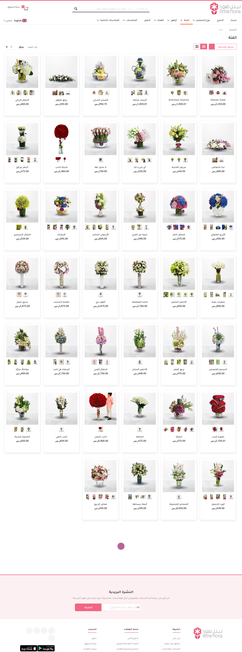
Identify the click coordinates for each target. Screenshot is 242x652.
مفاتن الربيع (100, 504)
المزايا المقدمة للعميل (127, 643)
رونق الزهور (61, 99)
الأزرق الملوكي (218, 234)
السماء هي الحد (61, 369)
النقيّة (179, 436)
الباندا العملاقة (140, 301)
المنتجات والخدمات (171, 648)
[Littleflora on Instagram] (36, 630)
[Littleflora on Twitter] (44, 630)
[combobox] (110, 8)
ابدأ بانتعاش (218, 167)
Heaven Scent (218, 99)
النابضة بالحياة (22, 436)
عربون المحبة (179, 167)
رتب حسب (32, 46)
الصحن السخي (100, 99)
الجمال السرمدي (22, 234)
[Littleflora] (225, 8)
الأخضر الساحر (139, 369)
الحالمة (139, 436)
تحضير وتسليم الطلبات (127, 648)
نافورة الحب (218, 436)
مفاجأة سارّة (22, 369)
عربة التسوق (90, 643)
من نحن (176, 638)
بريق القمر (179, 369)
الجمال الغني (100, 369)
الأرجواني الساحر (100, 234)
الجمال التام (179, 234)
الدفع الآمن (133, 638)
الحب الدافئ (101, 436)
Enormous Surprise (179, 99)
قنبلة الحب (61, 167)
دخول (94, 638)
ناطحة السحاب (61, 301)
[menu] (161, 20)
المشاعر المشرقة (178, 504)
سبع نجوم (22, 301)
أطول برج (100, 301)
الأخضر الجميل (179, 301)
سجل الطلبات (90, 648)
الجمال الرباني (22, 99)
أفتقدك (61, 234)
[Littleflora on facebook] (51, 630)
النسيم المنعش (218, 369)
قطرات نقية (218, 301)
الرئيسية (233, 29)
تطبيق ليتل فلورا (172, 643)
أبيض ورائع (22, 167)
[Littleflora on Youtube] (29, 630)
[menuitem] (233, 20)
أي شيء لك (140, 167)
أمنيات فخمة (140, 99)
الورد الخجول (218, 504)
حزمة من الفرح (139, 234)
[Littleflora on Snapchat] (51, 638)
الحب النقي (61, 436)
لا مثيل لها (100, 167)
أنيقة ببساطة (140, 504)
